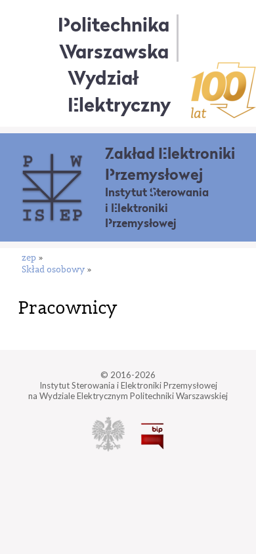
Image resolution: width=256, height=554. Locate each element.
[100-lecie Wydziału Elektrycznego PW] (223, 90)
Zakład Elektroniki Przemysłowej (170, 163)
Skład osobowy (53, 270)
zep (29, 258)
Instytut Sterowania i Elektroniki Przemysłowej (157, 208)
